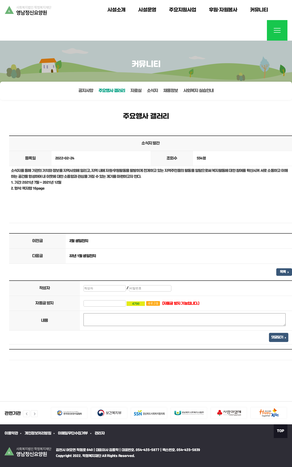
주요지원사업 (182, 10)
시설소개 (116, 10)
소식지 (152, 91)
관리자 (100, 433)
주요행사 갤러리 (112, 91)
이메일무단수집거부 (73, 433)
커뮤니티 (259, 10)
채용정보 (170, 91)
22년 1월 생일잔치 (82, 256)
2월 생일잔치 (78, 241)
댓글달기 (277, 337)
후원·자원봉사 (223, 10)
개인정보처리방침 (38, 433)
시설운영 (147, 10)
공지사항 (85, 91)
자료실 (135, 91)
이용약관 (11, 433)
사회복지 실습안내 (198, 91)
